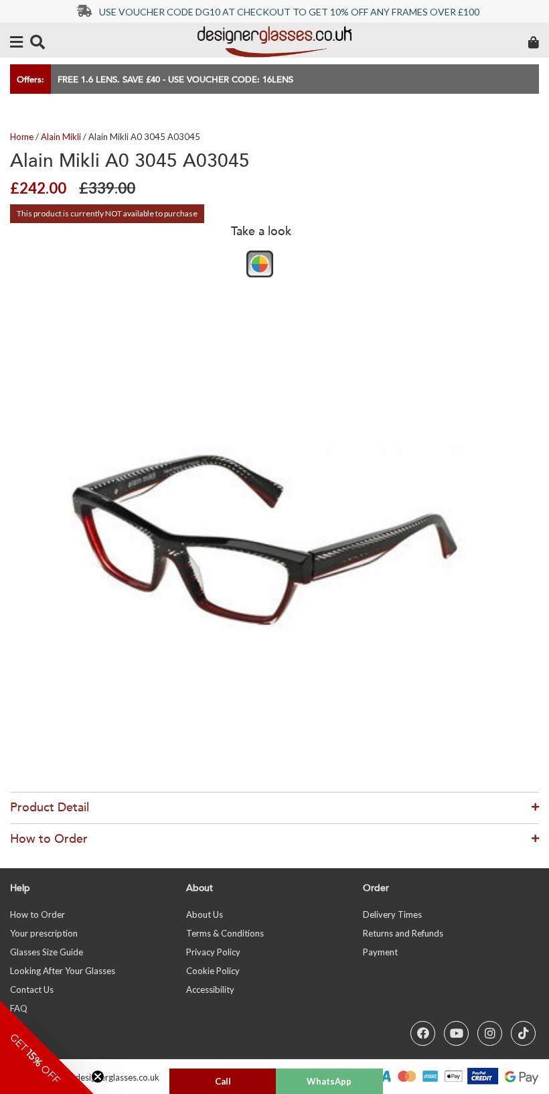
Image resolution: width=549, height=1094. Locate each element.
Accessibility (210, 989)
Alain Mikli (61, 136)
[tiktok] (523, 1033)
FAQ (18, 1008)
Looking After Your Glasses (62, 970)
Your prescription (44, 933)
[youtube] (456, 1033)
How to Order (37, 914)
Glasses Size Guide (46, 952)
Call (223, 1081)
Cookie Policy (213, 970)
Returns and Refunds (403, 933)
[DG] (274, 42)
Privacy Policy (213, 952)
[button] (47, 1047)
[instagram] (489, 1033)
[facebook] (422, 1033)
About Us (204, 914)
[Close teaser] (97, 1076)
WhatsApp (329, 1081)
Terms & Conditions (225, 933)
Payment (380, 952)
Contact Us (32, 989)
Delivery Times (392, 914)
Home (21, 136)
